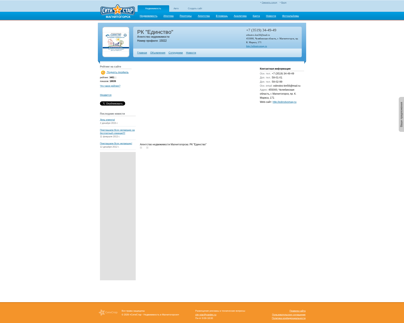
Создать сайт (195, 8)
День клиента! (107, 119)
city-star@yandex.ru (205, 314)
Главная (142, 52)
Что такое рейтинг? (110, 86)
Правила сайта (298, 311)
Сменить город (269, 2)
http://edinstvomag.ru (256, 46)
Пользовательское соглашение (289, 314)
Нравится (106, 95)
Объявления (157, 52)
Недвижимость (153, 8)
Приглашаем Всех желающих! (116, 143)
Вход (283, 2)
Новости (191, 52)
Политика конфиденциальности (289, 318)
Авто (176, 8)
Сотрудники (176, 52)
